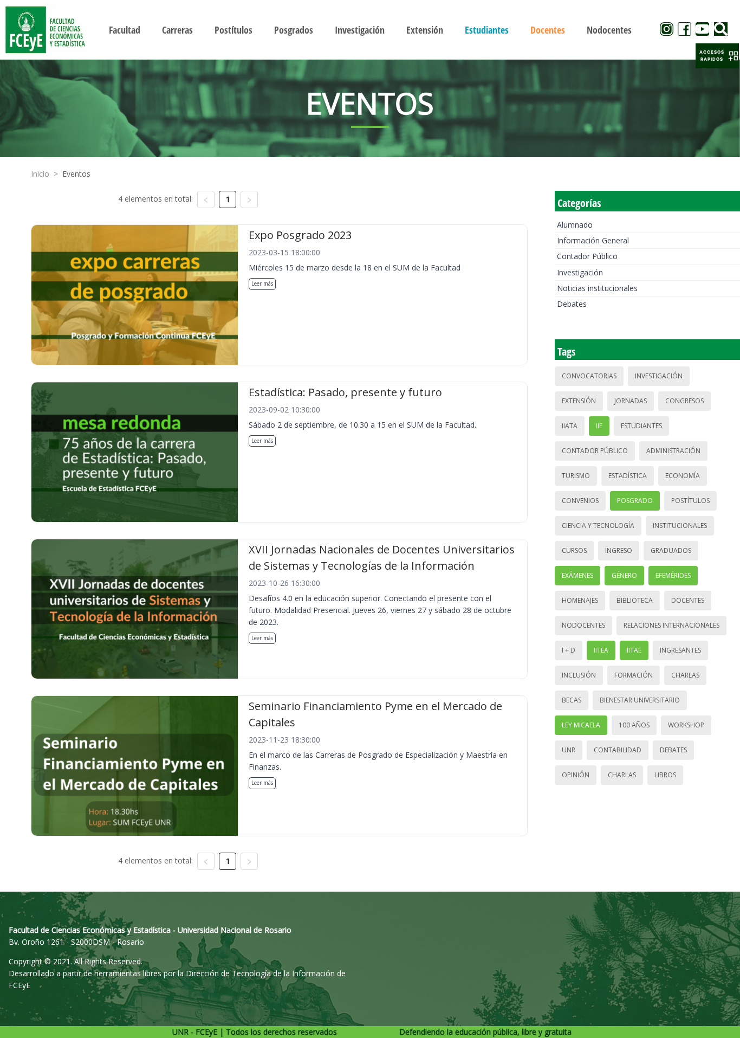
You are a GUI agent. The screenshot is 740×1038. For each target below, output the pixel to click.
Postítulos (690, 500)
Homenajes (580, 600)
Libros (665, 774)
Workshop (686, 725)
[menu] (370, 29)
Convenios (580, 500)
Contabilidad (617, 750)
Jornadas (630, 400)
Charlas (685, 675)
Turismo (576, 475)
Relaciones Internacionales (671, 625)
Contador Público (587, 256)
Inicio (40, 174)
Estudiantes (641, 425)
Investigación (580, 272)
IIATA (569, 425)
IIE (599, 425)
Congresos (684, 400)
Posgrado (635, 500)
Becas (571, 700)
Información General (593, 240)
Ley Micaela (581, 725)
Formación (633, 675)
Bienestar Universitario (640, 700)
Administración (673, 450)
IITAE (634, 650)
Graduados (671, 550)
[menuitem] (124, 29)
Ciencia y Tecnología (598, 525)
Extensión (579, 400)
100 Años (634, 725)
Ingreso (618, 550)
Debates (572, 304)
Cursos (574, 550)
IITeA (601, 650)
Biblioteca (634, 600)
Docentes (687, 600)
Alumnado (575, 225)
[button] (717, 55)
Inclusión (579, 675)
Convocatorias (589, 376)
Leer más (262, 283)
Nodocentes (583, 625)
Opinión (575, 774)
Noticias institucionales (597, 288)
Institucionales (680, 525)
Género (624, 575)
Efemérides (673, 575)
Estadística (627, 475)
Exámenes (577, 575)
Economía (682, 475)
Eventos (76, 174)
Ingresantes (680, 650)
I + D (568, 650)
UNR (568, 750)
